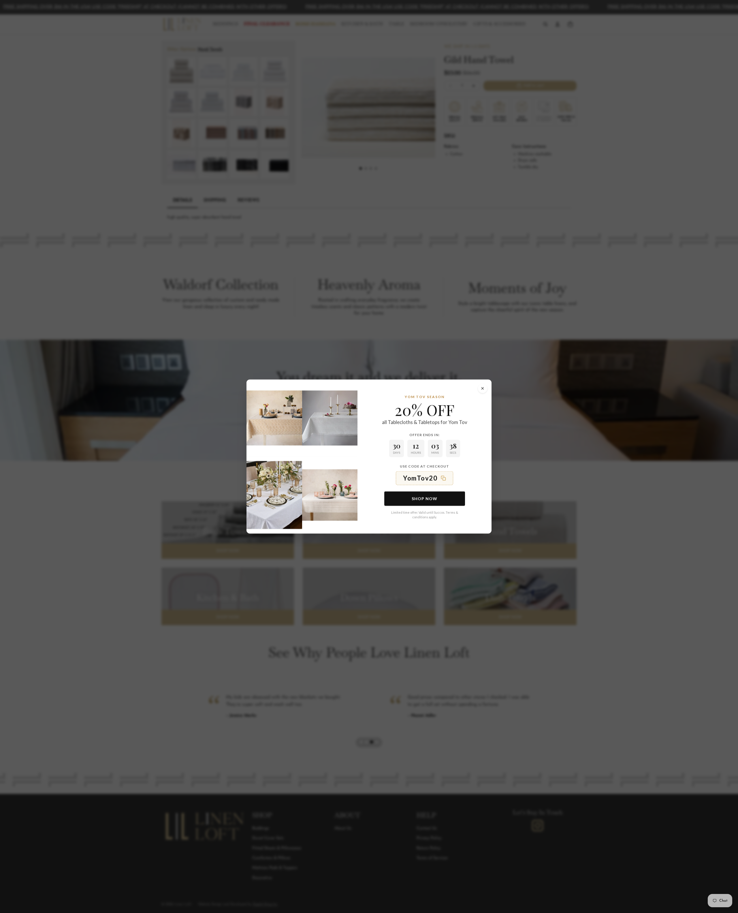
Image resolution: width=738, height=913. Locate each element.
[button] (424, 478)
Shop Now (424, 498)
